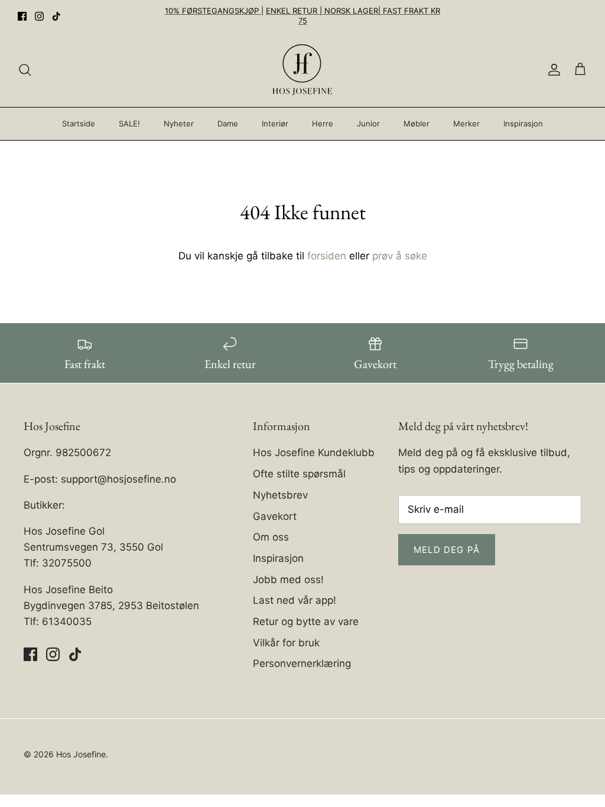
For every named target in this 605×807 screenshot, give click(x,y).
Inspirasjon (523, 123)
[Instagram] (39, 16)
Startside (78, 123)
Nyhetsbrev (280, 495)
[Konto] (551, 70)
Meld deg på (447, 549)
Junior (368, 123)
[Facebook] (22, 16)
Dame (227, 123)
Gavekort (275, 516)
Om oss (271, 537)
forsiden (326, 256)
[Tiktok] (56, 16)
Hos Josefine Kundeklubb (314, 452)
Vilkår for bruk (286, 643)
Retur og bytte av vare (306, 621)
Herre (322, 123)
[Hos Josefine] (302, 69)
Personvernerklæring (302, 663)
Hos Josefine (81, 754)
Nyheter (179, 123)
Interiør (275, 123)
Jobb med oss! (288, 579)
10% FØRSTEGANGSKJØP (213, 10)
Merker (466, 123)
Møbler (417, 123)
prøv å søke (399, 256)
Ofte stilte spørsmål (299, 474)
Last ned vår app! (294, 600)
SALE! (129, 123)
